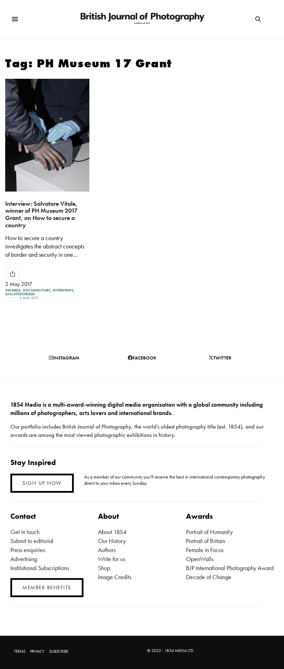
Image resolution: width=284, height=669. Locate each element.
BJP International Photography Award (230, 568)
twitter (222, 358)
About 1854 (112, 532)
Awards (12, 290)
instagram (66, 358)
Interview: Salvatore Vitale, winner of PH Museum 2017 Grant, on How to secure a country (41, 214)
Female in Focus (204, 550)
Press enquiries (27, 550)
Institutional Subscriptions (39, 568)
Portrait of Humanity (209, 532)
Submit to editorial (31, 541)
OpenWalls (199, 559)
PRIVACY (37, 651)
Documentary (36, 290)
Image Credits (114, 577)
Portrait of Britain (205, 541)
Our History (112, 541)
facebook (145, 358)
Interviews (63, 290)
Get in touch (24, 532)
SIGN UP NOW (42, 483)
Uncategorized (20, 294)
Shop (104, 568)
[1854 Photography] (142, 19)
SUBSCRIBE (58, 651)
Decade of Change (208, 577)
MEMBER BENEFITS (47, 587)
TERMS (19, 651)
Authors (107, 550)
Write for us (111, 559)
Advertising (23, 559)
